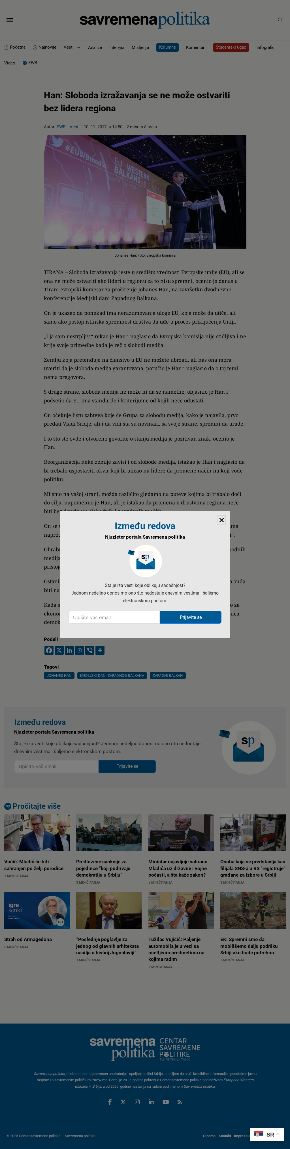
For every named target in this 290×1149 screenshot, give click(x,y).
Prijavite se (191, 617)
